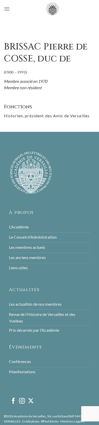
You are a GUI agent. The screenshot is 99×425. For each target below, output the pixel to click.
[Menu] (7, 9)
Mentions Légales (72, 421)
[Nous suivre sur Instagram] (22, 401)
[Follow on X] (31, 401)
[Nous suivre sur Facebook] (13, 401)
